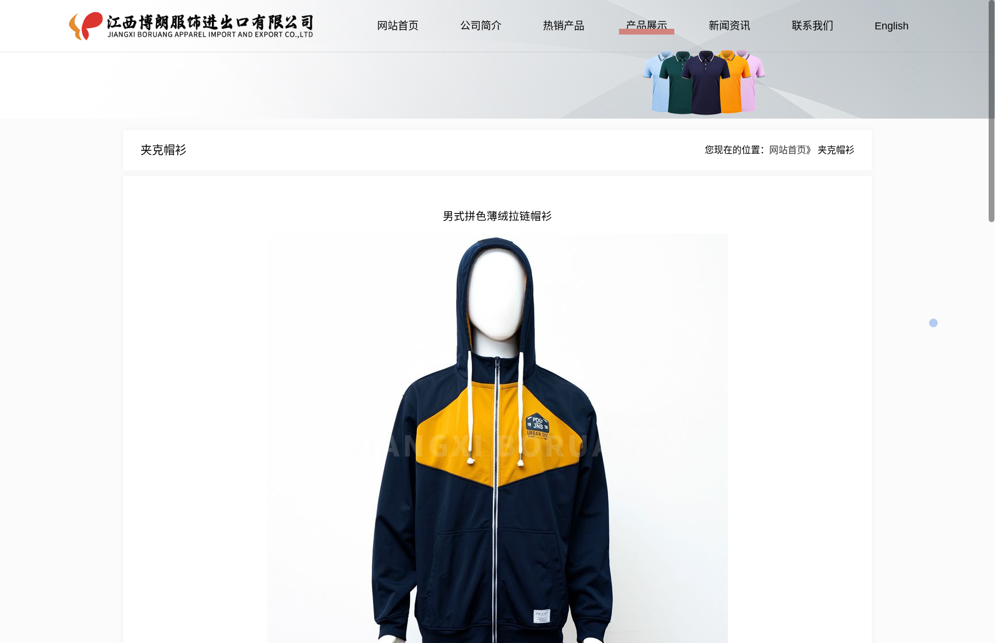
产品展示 (646, 26)
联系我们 (812, 26)
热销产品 (563, 26)
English (892, 26)
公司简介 (481, 26)
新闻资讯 (729, 26)
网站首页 (398, 26)
